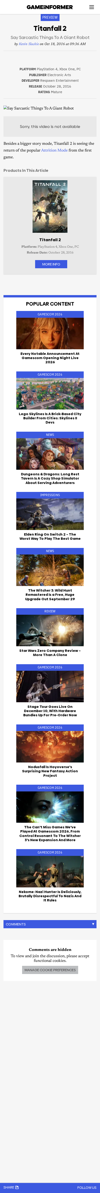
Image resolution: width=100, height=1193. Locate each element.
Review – (50, 652)
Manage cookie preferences (50, 969)
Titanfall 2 (50, 240)
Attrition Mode (54, 151)
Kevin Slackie (29, 44)
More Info (51, 264)
